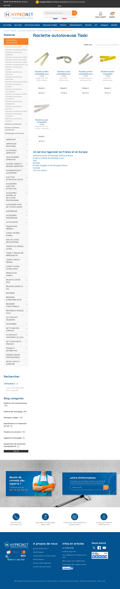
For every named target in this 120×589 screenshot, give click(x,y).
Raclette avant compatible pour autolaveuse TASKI (63, 72)
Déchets (88, 25)
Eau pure (18, 25)
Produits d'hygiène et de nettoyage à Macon (50, 165)
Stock (41, 88)
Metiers (114, 25)
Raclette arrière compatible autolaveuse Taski (107, 72)
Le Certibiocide (68, 548)
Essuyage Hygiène (50, 25)
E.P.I (96, 25)
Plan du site (101, 581)
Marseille (36, 163)
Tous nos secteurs (40, 170)
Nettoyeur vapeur (32, 25)
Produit (63, 25)
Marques (104, 25)
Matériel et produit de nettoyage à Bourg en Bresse (53, 156)
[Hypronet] (18, 15)
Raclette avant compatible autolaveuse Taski (41, 121)
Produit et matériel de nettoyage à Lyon (48, 158)
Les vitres (7, 25)
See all (16, 451)
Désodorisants (76, 25)
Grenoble (36, 168)
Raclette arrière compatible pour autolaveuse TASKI (42, 72)
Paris (35, 160)
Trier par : (88, 45)
